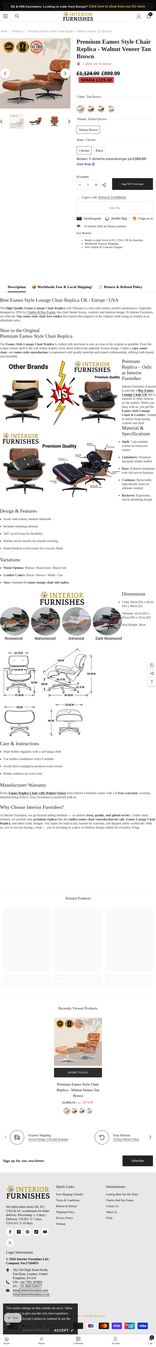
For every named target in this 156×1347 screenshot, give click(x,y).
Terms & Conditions (112, 197)
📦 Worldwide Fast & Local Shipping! (62, 287)
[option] (35, 73)
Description (17, 287)
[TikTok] (36, 1232)
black (82, 1111)
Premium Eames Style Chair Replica (36, 336)
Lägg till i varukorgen (132, 184)
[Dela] (105, 185)
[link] (27, 977)
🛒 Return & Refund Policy (120, 287)
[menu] (5, 16)
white (89, 1111)
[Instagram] (19, 1232)
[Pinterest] (27, 1232)
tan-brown (67, 1111)
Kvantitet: (83, 177)
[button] (5, 73)
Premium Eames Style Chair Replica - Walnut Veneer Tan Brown (78, 1090)
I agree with (89, 197)
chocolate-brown (74, 1111)
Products (17, 31)
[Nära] (77, 1280)
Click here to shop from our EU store (117, 6)
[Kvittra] (10, 1243)
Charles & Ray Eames (41, 312)
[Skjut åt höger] (150, 1137)
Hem (4, 31)
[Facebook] (10, 1232)
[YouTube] (45, 1232)
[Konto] (139, 16)
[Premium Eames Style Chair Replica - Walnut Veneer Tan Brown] (78, 1042)
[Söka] (17, 16)
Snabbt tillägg (78, 1072)
